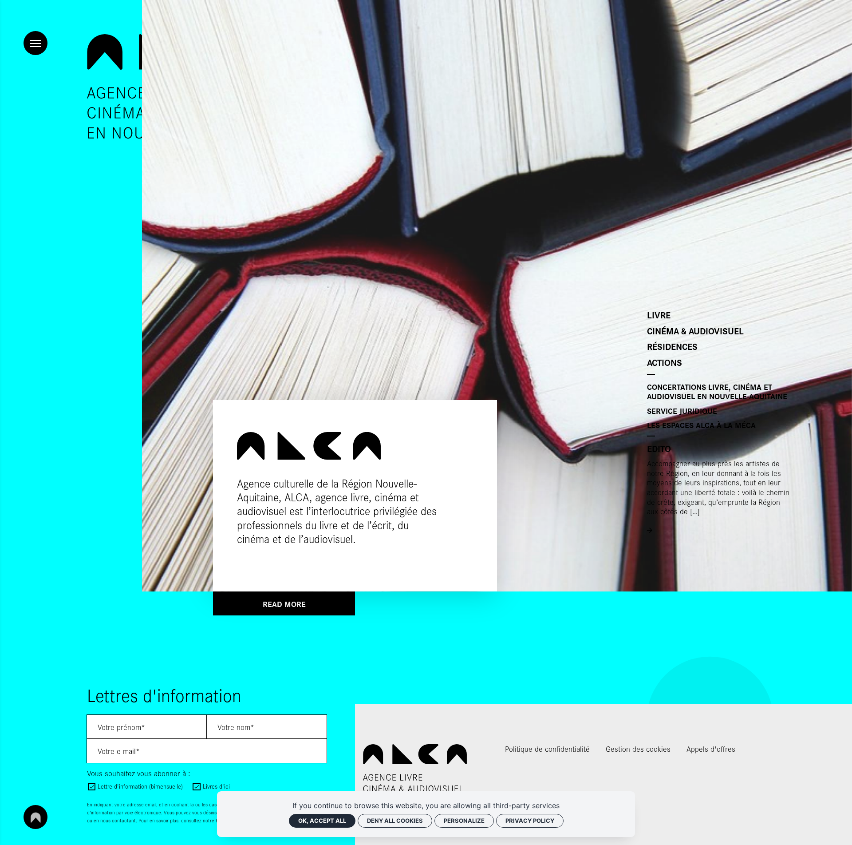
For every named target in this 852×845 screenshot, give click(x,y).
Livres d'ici (216, 786)
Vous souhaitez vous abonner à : (138, 773)
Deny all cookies (395, 820)
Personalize (464, 820)
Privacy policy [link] (529, 820)
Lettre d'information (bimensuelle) (140, 786)
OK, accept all (322, 820)
